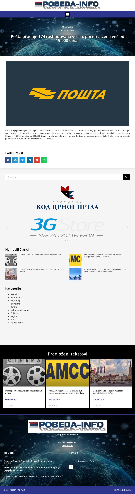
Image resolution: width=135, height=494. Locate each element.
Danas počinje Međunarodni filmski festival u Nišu (40, 254)
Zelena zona (17, 322)
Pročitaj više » (10, 399)
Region (14, 316)
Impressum (67, 445)
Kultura (14, 307)
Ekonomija (16, 300)
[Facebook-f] (71, 467)
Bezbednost (16, 297)
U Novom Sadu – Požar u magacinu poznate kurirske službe (42, 270)
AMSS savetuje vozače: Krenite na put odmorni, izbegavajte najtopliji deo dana (104, 255)
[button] (67, 14)
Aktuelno (69, 26)
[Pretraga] (126, 177)
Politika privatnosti (67, 442)
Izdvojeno (15, 303)
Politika (14, 313)
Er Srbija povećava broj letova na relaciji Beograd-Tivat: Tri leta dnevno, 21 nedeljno (105, 270)
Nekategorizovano (20, 310)
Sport (13, 319)
